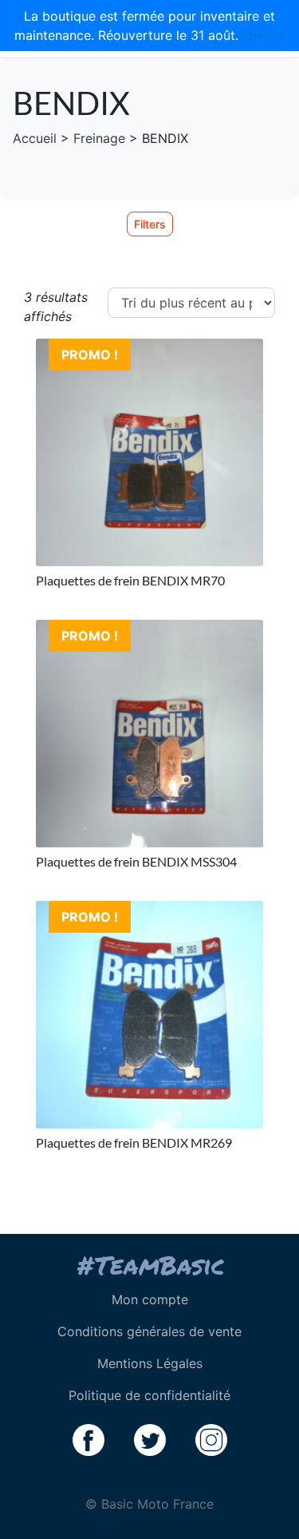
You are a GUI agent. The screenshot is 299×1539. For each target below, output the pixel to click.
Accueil (35, 138)
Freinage (99, 138)
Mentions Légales (150, 1363)
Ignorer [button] (263, 35)
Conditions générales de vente (149, 1331)
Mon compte (150, 1299)
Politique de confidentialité (149, 1395)
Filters (150, 224)
